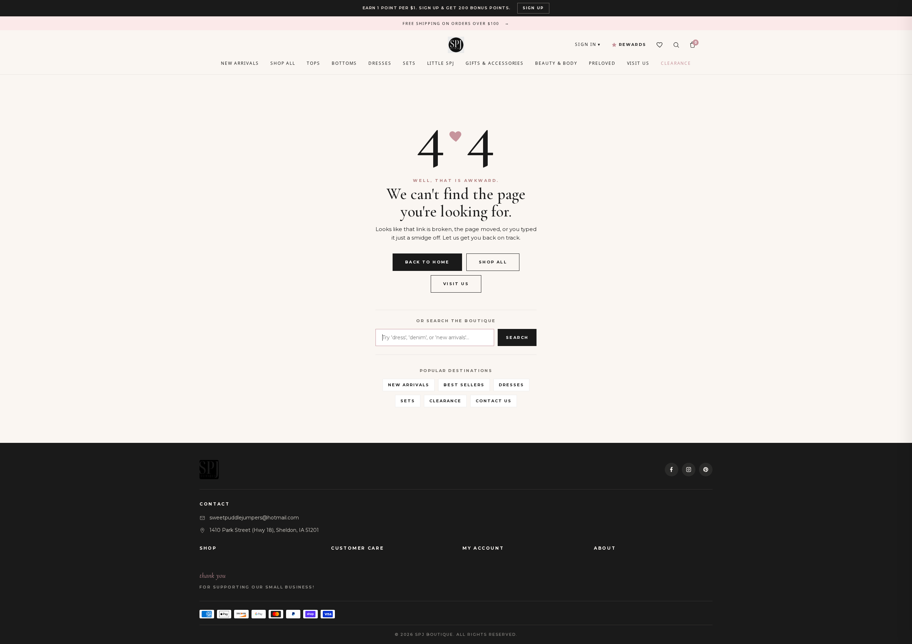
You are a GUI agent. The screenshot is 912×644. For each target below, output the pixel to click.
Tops (313, 63)
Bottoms (344, 63)
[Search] (676, 45)
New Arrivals (240, 63)
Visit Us (638, 63)
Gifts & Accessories (495, 63)
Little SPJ (440, 63)
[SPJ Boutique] (456, 45)
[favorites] (660, 45)
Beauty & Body (556, 63)
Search (517, 337)
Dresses (379, 63)
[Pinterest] (705, 469)
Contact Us (494, 400)
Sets (409, 63)
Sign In (588, 44)
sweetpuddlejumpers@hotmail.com (254, 517)
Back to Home (427, 262)
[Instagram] (688, 469)
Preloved (602, 63)
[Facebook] (671, 469)
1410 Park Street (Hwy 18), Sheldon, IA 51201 (264, 530)
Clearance (676, 63)
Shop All (282, 63)
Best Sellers (464, 384)
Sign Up (533, 8)
